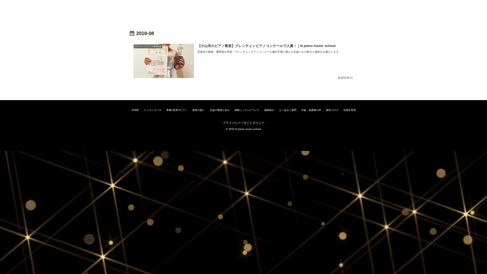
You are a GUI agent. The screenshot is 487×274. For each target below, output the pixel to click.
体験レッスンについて (247, 110)
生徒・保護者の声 (311, 110)
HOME (135, 110)
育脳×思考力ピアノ (177, 110)
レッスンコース (152, 110)
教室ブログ (332, 110)
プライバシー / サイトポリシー (244, 122)
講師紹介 (269, 110)
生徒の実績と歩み (220, 110)
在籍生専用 (349, 110)
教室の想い (199, 110)
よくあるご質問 (287, 110)
